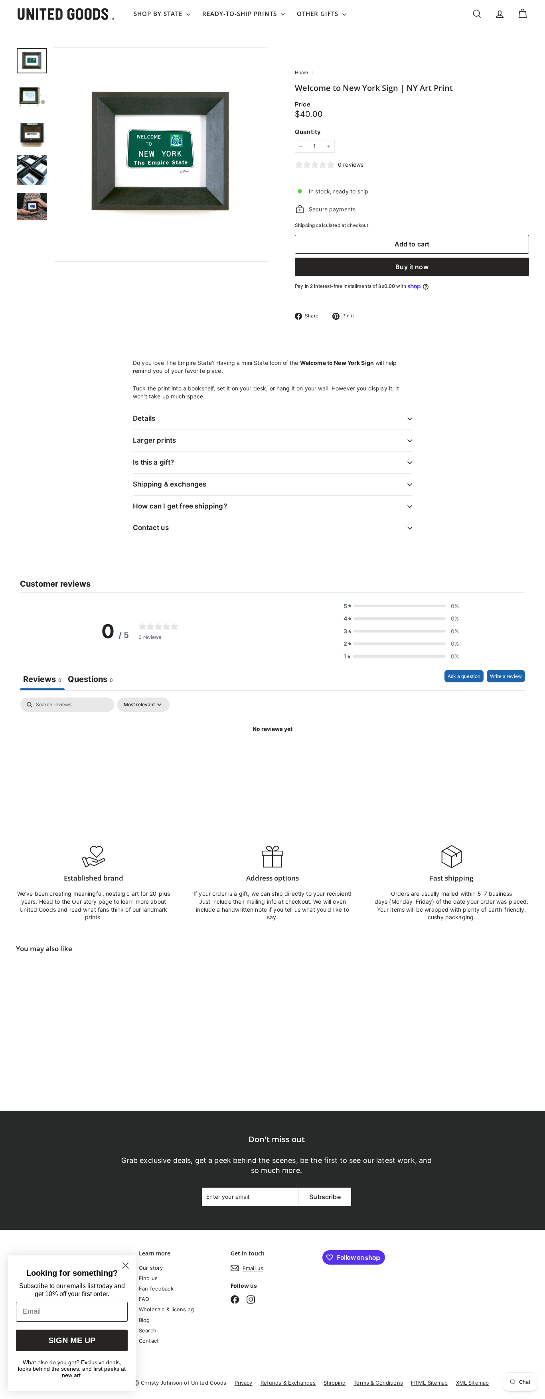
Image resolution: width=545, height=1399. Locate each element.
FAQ (144, 1299)
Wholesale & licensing (166, 1309)
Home (302, 72)
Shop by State (159, 14)
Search (147, 1330)
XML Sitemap (472, 1382)
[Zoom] (161, 154)
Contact (149, 1341)
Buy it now (411, 267)
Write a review (506, 676)
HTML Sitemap (429, 1382)
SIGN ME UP (71, 1340)
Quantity (308, 132)
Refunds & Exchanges (288, 1382)
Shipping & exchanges (169, 484)
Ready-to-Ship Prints (240, 14)
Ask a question (464, 676)
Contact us (151, 528)
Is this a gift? (153, 462)
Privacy (244, 1382)
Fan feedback (156, 1288)
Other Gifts (318, 14)
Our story (151, 1268)
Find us (148, 1278)
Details (144, 418)
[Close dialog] (125, 1266)
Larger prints (154, 440)
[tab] (90, 680)
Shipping (305, 225)
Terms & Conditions (378, 1382)
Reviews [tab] (42, 679)
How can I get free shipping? (180, 506)
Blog (144, 1320)
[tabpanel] (272, 756)
